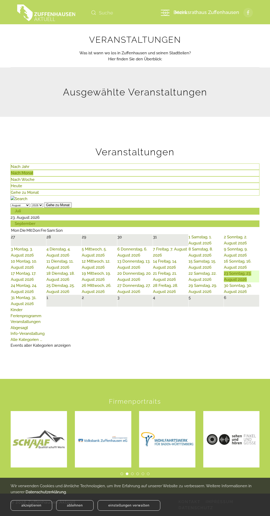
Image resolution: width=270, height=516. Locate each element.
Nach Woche (23, 179)
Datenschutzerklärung (46, 492)
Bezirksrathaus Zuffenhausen (205, 12)
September (25, 223)
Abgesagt (19, 327)
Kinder (16, 309)
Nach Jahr (20, 166)
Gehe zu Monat (25, 192)
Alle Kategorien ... (26, 339)
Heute (16, 186)
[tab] (121, 473)
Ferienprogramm (26, 316)
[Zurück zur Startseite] (46, 12)
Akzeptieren (31, 505)
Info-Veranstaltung (28, 333)
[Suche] (19, 198)
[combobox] (120, 12)
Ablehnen (75, 505)
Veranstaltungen (26, 321)
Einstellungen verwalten (129, 505)
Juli (18, 211)
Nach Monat (22, 173)
